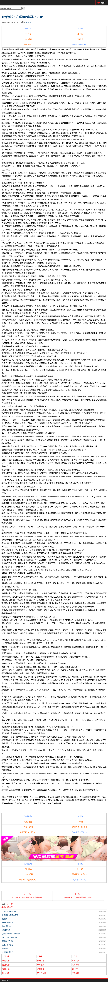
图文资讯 (75, 969)
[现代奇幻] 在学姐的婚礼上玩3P (22, 17)
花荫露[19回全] (7, 941)
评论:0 (28, 22)
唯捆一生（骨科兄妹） (28, 880)
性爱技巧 (75, 956)
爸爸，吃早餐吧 (7, 945)
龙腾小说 (5, 969)
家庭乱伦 (5, 961)
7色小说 (80, 29)
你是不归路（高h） (28, 832)
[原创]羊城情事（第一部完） (12, 934)
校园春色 (40, 961)
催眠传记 (5, 949)
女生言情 (75, 965)
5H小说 (80, 34)
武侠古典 (40, 956)
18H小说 (5, 973)
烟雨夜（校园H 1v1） (79, 45)
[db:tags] (10, 904)
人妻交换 (75, 961)
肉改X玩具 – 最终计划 (10, 937)
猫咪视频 (28, 29)
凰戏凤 (4, 919)
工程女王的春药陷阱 (9, 911)
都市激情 (40, 965)
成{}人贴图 (41, 973)
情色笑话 (5, 965)
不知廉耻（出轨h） (80, 874)
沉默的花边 (6, 930)
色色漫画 (28, 34)
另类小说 (5, 956)
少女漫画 (40, 969)
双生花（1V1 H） (80, 880)
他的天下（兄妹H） (80, 832)
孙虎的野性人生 (7, 923)
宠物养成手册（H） (80, 827)
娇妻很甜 (80, 39)
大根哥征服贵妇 (7, 952)
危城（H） (28, 45)
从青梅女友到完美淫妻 (10, 915)
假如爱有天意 (7, 926)
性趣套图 (75, 973)
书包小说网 (28, 39)
